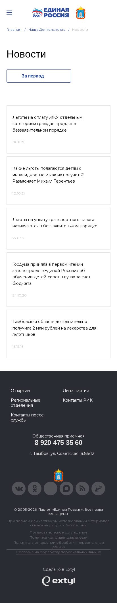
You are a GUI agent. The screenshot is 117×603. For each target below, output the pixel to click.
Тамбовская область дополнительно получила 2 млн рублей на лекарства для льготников (54, 328)
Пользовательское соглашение (58, 532)
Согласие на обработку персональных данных (58, 552)
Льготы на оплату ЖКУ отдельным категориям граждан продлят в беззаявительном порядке (47, 124)
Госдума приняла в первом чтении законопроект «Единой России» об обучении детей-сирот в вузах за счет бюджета (51, 274)
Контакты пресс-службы (28, 417)
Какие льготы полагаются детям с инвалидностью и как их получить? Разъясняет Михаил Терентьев (48, 175)
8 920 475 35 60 (58, 442)
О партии (20, 390)
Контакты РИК (78, 400)
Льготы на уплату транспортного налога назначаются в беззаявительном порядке (54, 222)
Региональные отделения (25, 403)
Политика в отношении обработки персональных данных (58, 544)
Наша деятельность (46, 29)
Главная (14, 29)
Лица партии (76, 390)
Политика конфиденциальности (58, 537)
